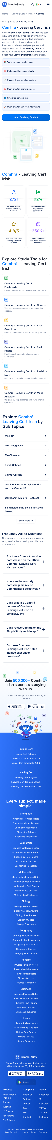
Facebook (44, 1094)
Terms (26, 1108)
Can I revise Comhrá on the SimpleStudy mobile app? (24, 629)
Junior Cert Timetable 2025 (26, 758)
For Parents (8, 1115)
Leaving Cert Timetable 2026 (26, 786)
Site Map (43, 1132)
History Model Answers (26, 1027)
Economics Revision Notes (26, 848)
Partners (27, 1099)
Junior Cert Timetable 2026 (26, 763)
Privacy (26, 1103)
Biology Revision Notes (26, 906)
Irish (30, 13)
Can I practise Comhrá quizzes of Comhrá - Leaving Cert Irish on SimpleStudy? (21, 608)
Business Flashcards (26, 1012)
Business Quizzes (26, 1007)
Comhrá (40, 13)
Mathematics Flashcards (26, 895)
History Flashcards (26, 1041)
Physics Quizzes (26, 978)
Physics (26, 959)
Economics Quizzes (26, 861)
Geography (26, 930)
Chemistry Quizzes (26, 832)
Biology (26, 901)
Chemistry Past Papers (26, 827)
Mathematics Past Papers (26, 886)
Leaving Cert (18, 13)
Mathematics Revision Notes (26, 877)
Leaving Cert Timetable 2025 (26, 782)
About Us (27, 1094)
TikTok (42, 1108)
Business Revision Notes (26, 994)
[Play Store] (36, 706)
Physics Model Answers (26, 969)
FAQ (25, 1112)
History (26, 1018)
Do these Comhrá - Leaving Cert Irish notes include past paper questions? (22, 651)
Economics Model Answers (26, 852)
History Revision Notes (26, 1023)
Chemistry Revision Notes (26, 818)
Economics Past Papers (26, 857)
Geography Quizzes (26, 949)
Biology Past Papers (26, 915)
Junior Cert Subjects (26, 754)
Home (5, 13)
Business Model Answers (26, 998)
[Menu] (48, 4)
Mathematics (26, 872)
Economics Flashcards (26, 866)
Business (26, 989)
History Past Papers (26, 1032)
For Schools (9, 1120)
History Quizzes (26, 1036)
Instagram (44, 1103)
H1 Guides (8, 1111)
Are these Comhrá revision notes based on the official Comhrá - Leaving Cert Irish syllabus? (24, 562)
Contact (27, 1117)
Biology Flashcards (26, 924)
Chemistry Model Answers (26, 823)
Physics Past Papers (26, 973)
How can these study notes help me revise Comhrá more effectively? (23, 585)
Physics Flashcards (26, 982)
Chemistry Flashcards (26, 836)
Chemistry (26, 813)
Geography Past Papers (26, 944)
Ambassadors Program (9, 1096)
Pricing (6, 1102)
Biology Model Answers (26, 911)
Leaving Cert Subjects (26, 777)
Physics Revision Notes (26, 964)
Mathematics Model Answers (26, 881)
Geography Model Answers (26, 940)
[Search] (32, 4)
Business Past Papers (26, 1003)
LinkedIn (43, 1117)
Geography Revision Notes (26, 935)
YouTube (43, 1112)
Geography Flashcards (26, 953)
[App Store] (16, 706)
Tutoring (7, 1106)
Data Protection (12, 1132)
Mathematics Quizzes (26, 890)
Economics (26, 843)
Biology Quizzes (26, 919)
